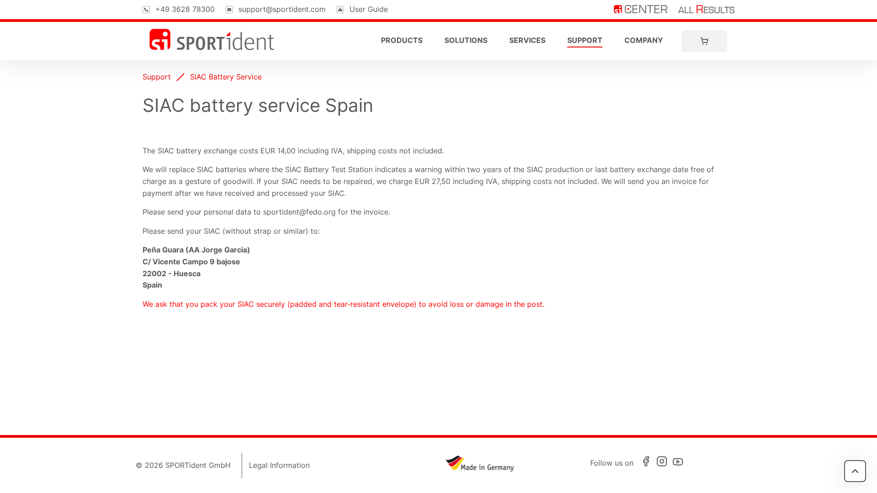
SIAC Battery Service (226, 76)
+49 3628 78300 (185, 9)
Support (584, 40)
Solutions (465, 40)
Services (527, 40)
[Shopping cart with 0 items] (704, 41)
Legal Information (279, 465)
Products (402, 40)
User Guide (368, 9)
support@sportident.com (282, 9)
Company (643, 40)
